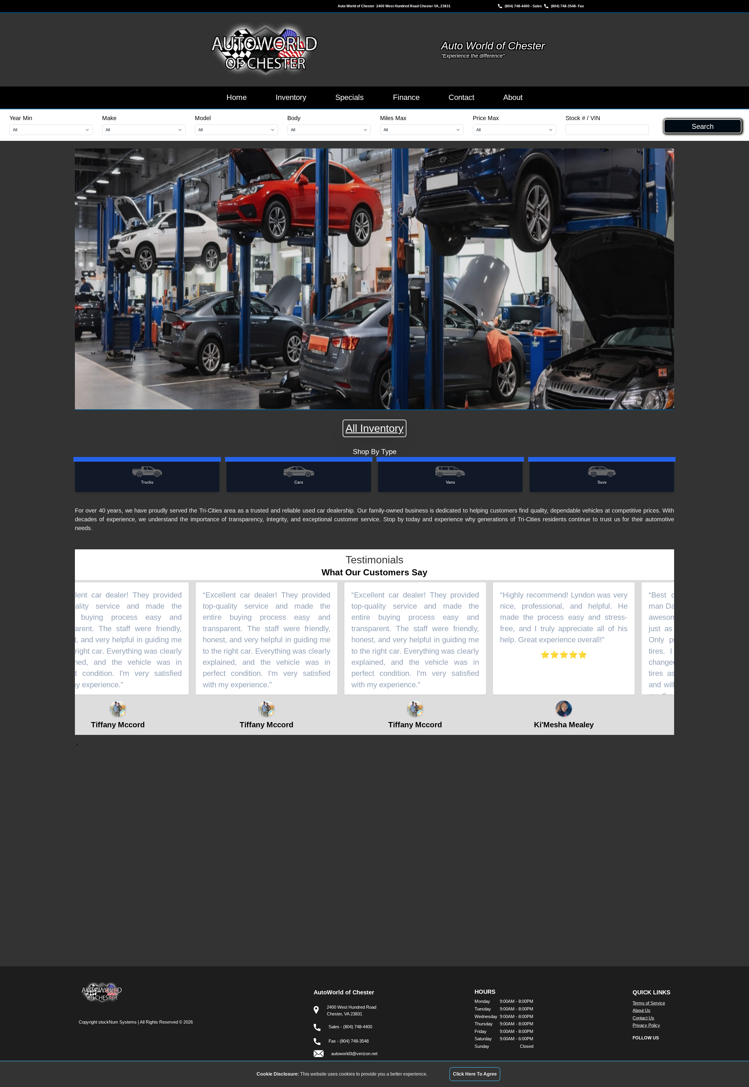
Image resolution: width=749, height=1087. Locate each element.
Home (236, 97)
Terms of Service (649, 1003)
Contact (461, 97)
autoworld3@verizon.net (354, 1053)
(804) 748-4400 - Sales (523, 6)
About (513, 97)
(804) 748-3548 (563, 6)
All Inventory (374, 428)
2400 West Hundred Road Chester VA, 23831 (413, 6)
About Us (641, 1010)
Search (703, 126)
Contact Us (643, 1017)
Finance (406, 97)
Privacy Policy (646, 1025)
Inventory (291, 97)
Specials (349, 97)
